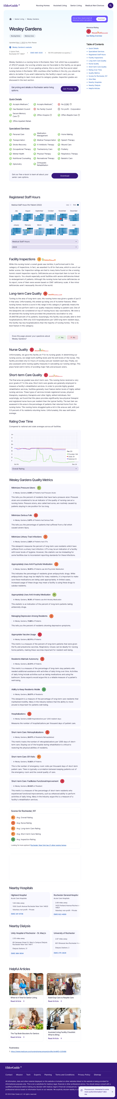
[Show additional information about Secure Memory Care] (18, 116)
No (74, 337)
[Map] (45, 867)
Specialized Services (96, 51)
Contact (8, 1075)
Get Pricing (68, 89)
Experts (37, 1075)
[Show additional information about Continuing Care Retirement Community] (71, 104)
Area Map (92, 79)
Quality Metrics (94, 73)
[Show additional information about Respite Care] (79, 114)
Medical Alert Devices (94, 5)
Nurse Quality (94, 64)
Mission (19, 1075)
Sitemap (97, 1075)
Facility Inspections (96, 58)
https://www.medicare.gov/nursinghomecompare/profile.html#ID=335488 (38, 1051)
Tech (28, 1075)
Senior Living (76, 5)
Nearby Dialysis (94, 85)
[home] (12, 5)
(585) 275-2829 (60, 953)
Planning (48, 1075)
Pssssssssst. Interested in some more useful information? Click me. (97, 1091)
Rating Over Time (95, 70)
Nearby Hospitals (95, 82)
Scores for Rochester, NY (98, 76)
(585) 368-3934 (17, 953)
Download (101, 19)
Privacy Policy (84, 1075)
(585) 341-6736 (17, 914)
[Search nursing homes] (110, 5)
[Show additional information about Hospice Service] (51, 114)
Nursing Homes (43, 5)
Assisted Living (60, 5)
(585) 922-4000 (60, 914)
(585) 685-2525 (36, 53)
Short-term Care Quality (97, 67)
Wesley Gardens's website (22, 47)
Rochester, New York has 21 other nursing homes (48, 845)
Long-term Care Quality (97, 61)
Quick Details (93, 48)
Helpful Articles (94, 88)
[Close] (112, 1091)
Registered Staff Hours (97, 55)
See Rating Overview (94, 36)
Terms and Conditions (64, 1075)
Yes (62, 337)
